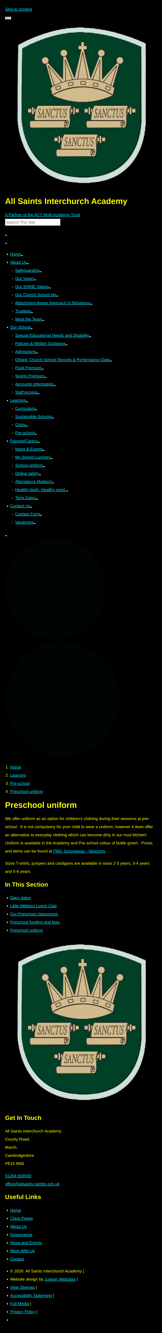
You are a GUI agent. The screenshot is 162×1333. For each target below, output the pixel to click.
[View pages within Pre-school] (36, 434)
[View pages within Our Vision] (35, 279)
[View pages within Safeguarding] (40, 271)
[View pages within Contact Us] (31, 507)
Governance (21, 1234)
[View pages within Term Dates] (37, 499)
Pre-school (20, 783)
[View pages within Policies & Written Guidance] (66, 344)
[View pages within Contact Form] (41, 515)
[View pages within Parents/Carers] (39, 442)
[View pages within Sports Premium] (45, 377)
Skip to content (18, 9)
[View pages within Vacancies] (35, 523)
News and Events (26, 1242)
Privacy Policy (22, 1311)
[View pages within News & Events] (44, 450)
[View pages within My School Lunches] (52, 458)
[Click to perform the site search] (6, 235)
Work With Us (22, 1250)
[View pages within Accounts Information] (55, 385)
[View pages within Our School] (32, 328)
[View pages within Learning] (27, 401)
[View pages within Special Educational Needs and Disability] (90, 336)
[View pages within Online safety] (40, 474)
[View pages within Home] (22, 255)
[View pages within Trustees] (32, 312)
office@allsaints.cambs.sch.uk (32, 1184)
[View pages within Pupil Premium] (43, 369)
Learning (18, 775)
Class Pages (21, 1218)
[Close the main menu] (6, 535)
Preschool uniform (26, 791)
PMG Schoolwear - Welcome (79, 851)
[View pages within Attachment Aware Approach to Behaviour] (91, 304)
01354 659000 (18, 1175)
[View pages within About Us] (28, 263)
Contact (17, 1259)
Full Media (19, 1303)
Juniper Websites (60, 1279)
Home (15, 767)
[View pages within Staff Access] (38, 393)
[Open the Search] (6, 243)
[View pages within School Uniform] (44, 466)
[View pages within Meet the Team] (43, 320)
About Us (18, 1226)
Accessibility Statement (31, 1295)
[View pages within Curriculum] (36, 409)
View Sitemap (22, 1287)
